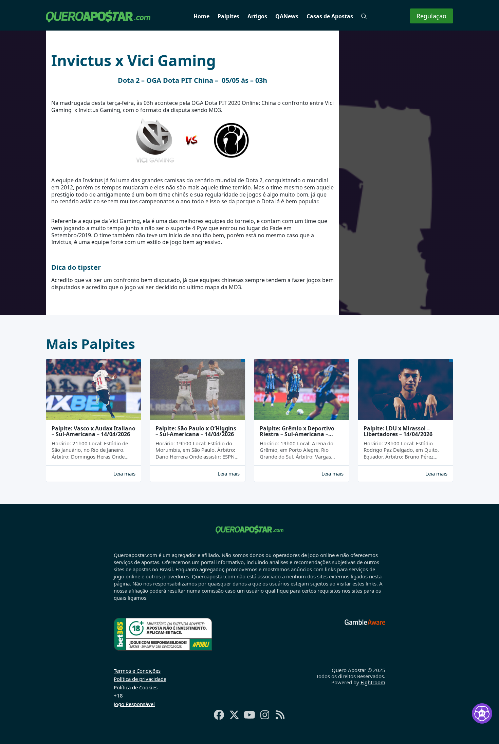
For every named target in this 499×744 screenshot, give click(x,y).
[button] (364, 16)
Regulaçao (431, 16)
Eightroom (373, 682)
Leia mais (124, 473)
